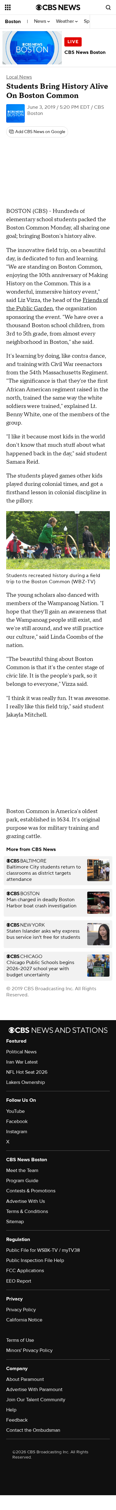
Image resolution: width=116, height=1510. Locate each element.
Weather (65, 21)
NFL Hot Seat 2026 (26, 1072)
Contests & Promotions (30, 1190)
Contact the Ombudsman (33, 1430)
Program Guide (22, 1180)
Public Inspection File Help (35, 1260)
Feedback (17, 1420)
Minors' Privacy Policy (29, 1350)
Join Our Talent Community (35, 1399)
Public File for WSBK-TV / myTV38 (43, 1250)
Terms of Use (20, 1340)
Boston (13, 21)
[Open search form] (108, 7)
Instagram (16, 1131)
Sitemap (15, 1221)
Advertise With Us (25, 1201)
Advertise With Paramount (34, 1389)
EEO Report (18, 1281)
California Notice (24, 1319)
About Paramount (25, 1379)
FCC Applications (25, 1270)
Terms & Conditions (27, 1211)
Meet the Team (22, 1170)
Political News (21, 1051)
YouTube (15, 1111)
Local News (19, 77)
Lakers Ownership (25, 1082)
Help (11, 1409)
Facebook (17, 1121)
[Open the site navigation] (20, 7)
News (40, 21)
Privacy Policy (21, 1309)
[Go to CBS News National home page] (58, 7)
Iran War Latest (22, 1062)
